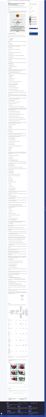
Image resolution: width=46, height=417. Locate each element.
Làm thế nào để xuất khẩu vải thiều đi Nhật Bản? (12, 399)
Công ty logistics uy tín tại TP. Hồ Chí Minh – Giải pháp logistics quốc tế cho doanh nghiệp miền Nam (34, 17)
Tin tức (11, 0)
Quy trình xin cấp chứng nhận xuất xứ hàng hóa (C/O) (23, 399)
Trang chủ (8, 0)
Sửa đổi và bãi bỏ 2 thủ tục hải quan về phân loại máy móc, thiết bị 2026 (34, 24)
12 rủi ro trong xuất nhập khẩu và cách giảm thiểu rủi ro (34, 19)
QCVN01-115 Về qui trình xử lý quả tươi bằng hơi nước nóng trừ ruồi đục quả (21, 0)
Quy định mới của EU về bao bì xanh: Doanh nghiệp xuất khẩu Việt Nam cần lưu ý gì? (34, 21)
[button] (1, 415)
